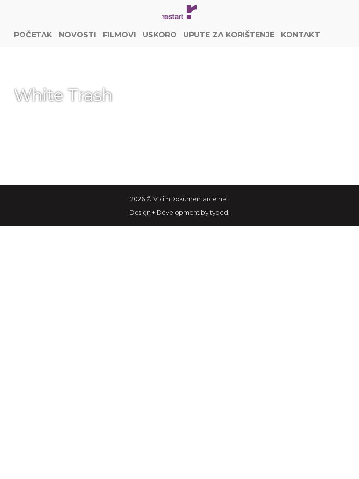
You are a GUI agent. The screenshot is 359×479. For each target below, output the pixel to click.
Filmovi (119, 34)
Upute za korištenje (228, 34)
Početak (33, 34)
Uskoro (160, 34)
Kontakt (300, 34)
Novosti (77, 34)
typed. (220, 212)
